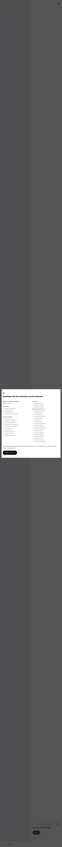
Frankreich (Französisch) (39, 416)
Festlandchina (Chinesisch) (11, 420)
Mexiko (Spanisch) (9, 412)
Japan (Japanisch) (9, 430)
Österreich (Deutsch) (39, 432)
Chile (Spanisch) (8, 410)
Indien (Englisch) (8, 428)
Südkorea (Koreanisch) (10, 435)
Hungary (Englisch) (38, 418)
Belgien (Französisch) (39, 405)
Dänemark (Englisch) (39, 407)
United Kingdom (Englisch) (40, 441)
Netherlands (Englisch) (39, 429)
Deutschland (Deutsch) (39, 409)
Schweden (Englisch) (39, 436)
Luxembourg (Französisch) (40, 427)
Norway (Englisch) (38, 430)
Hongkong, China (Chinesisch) (11, 424)
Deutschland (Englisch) (39, 410)
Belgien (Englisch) (38, 403)
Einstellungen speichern (10, 452)
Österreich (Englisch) (39, 434)
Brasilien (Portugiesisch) (10, 408)
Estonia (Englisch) (38, 412)
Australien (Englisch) (9, 419)
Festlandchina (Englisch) (10, 422)
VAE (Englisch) (8, 403)
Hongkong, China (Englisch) (11, 426)
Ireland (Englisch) (38, 419)
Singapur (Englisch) (9, 433)
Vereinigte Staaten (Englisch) (11, 414)
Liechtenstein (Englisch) (39, 423)
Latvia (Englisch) (38, 421)
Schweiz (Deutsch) (38, 438)
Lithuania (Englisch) (38, 425)
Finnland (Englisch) (38, 414)
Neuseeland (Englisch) (10, 431)
